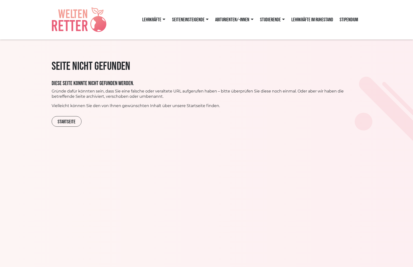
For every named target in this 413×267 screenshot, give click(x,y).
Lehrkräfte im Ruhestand (312, 20)
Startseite (67, 122)
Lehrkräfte (151, 20)
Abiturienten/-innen (232, 20)
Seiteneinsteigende (188, 20)
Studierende (270, 20)
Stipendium (349, 20)
